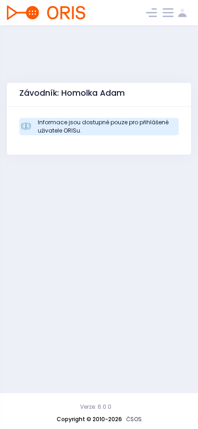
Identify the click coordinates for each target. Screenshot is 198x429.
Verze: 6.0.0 (95, 407)
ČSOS (134, 419)
